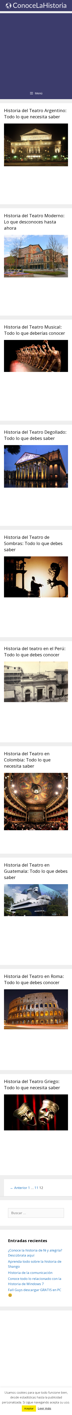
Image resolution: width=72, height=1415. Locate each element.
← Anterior (18, 1187)
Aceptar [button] (29, 1408)
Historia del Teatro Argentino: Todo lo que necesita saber (35, 113)
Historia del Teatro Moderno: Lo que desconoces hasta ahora (34, 221)
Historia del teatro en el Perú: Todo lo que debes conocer (34, 651)
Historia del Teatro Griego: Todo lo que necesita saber (32, 1084)
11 (36, 1187)
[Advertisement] (36, 49)
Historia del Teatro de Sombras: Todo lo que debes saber (33, 543)
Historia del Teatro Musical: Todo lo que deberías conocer (34, 330)
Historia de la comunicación (30, 1272)
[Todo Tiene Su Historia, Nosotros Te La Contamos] (36, 5)
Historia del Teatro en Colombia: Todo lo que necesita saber (27, 759)
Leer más (44, 1408)
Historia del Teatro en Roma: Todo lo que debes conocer (34, 979)
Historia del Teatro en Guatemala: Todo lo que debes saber (36, 871)
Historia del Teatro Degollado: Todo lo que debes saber (35, 435)
